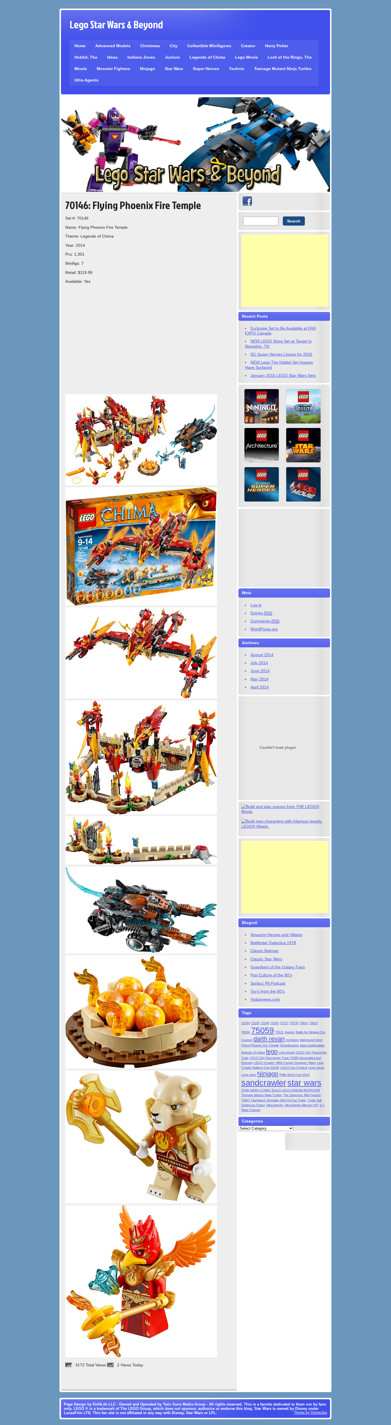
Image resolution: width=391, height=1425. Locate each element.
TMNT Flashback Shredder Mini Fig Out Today (273, 1100)
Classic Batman (264, 950)
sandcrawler (263, 1082)
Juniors (172, 57)
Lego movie (316, 1067)
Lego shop (248, 1074)
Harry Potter (276, 45)
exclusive (292, 1040)
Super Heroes (206, 68)
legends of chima (253, 1052)
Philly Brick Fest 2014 (294, 1074)
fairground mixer (311, 1040)
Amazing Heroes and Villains (276, 934)
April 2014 (259, 687)
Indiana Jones (141, 57)
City (173, 45)
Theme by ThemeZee (310, 1412)
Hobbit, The (85, 57)
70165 (274, 1023)
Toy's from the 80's (267, 991)
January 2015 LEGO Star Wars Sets (283, 375)
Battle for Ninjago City (310, 1032)
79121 (279, 1032)
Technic (236, 68)
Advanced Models (113, 45)
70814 (303, 1023)
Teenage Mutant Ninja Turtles (282, 68)
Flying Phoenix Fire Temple (260, 1045)
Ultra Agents (86, 80)
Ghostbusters (289, 1045)
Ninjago (147, 68)
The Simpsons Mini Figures (302, 1095)
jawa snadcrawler (312, 1045)
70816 (245, 1032)
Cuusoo (246, 1040)
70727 (284, 1023)
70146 (264, 1023)
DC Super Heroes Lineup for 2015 (281, 354)
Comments (264, 621)
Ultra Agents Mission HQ (301, 1105)
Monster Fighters (113, 68)
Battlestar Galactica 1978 (273, 942)
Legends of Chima (207, 57)
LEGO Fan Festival (293, 1067)
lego (272, 1051)
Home (80, 45)
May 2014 (259, 679)
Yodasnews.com (265, 999)
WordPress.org (264, 629)
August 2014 (261, 654)
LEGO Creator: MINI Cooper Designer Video (285, 1062)
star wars (304, 1082)
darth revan (269, 1038)
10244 (245, 1023)
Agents (290, 1032)
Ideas (112, 57)
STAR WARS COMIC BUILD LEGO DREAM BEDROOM (280, 1090)
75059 (262, 1030)
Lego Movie (246, 57)
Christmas (150, 45)
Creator (248, 45)
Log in (256, 605)
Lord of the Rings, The (290, 57)
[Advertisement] (285, 270)
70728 (294, 1023)
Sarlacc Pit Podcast (267, 983)
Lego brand (287, 1052)
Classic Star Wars (266, 959)
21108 (255, 1023)
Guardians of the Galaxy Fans (277, 967)
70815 (313, 1023)
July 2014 (259, 662)
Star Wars (174, 68)
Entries (261, 613)
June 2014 (260, 670)
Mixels (80, 68)
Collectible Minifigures (209, 45)
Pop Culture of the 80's (271, 975)
